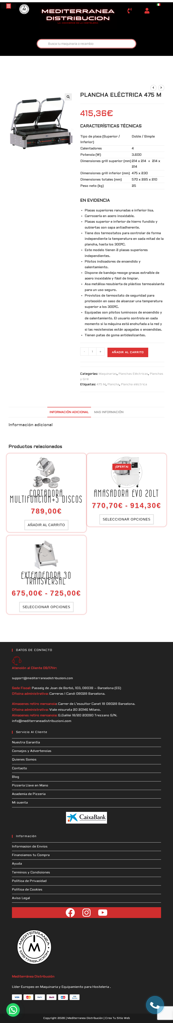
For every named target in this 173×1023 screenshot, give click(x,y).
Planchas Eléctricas (133, 374)
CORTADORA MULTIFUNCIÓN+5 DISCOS (46, 496)
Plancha (113, 384)
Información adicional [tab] (69, 412)
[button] (68, 96)
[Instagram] (86, 912)
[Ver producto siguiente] (161, 88)
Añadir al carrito (128, 352)
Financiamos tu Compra (31, 855)
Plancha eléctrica (134, 384)
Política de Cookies (27, 890)
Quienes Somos (24, 760)
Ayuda (17, 864)
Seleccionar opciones (126, 519)
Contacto (19, 768)
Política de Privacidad (29, 881)
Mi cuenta (20, 803)
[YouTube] (102, 912)
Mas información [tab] (108, 412)
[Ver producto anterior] (153, 88)
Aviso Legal (21, 898)
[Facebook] (70, 912)
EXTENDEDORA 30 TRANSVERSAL (46, 578)
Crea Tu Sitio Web (117, 1018)
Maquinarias (108, 374)
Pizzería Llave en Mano (30, 785)
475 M (101, 384)
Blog (15, 777)
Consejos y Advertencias (31, 751)
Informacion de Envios (30, 847)
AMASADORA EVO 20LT (126, 493)
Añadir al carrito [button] (46, 525)
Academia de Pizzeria (29, 794)
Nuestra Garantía (26, 742)
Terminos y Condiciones (31, 872)
